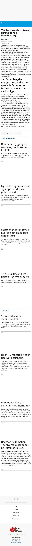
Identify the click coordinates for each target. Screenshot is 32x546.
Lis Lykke (7, 39)
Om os (16, 521)
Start (16, 506)
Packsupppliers (16, 518)
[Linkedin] (17, 499)
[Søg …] (29, 24)
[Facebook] (14, 499)
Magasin (16, 509)
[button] (27, 24)
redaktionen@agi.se (16, 542)
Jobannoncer (16, 515)
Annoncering (16, 512)
